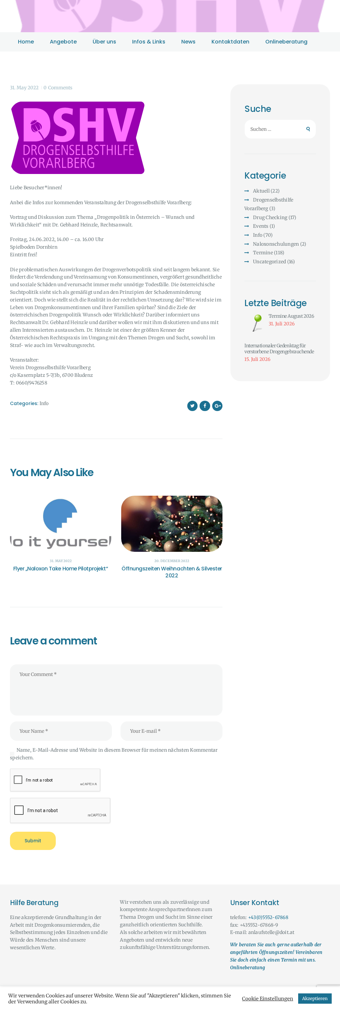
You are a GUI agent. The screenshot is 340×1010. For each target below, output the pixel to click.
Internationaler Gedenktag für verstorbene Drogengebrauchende (279, 349)
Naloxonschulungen (276, 244)
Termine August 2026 (291, 316)
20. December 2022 (171, 561)
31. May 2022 (24, 88)
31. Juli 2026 (282, 324)
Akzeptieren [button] (315, 998)
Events (261, 226)
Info (44, 403)
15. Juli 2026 (257, 359)
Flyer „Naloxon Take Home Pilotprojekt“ (60, 568)
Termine (263, 253)
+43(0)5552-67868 (268, 917)
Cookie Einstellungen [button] (267, 999)
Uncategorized (269, 262)
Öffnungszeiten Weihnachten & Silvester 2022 (172, 572)
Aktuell (261, 191)
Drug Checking (270, 217)
